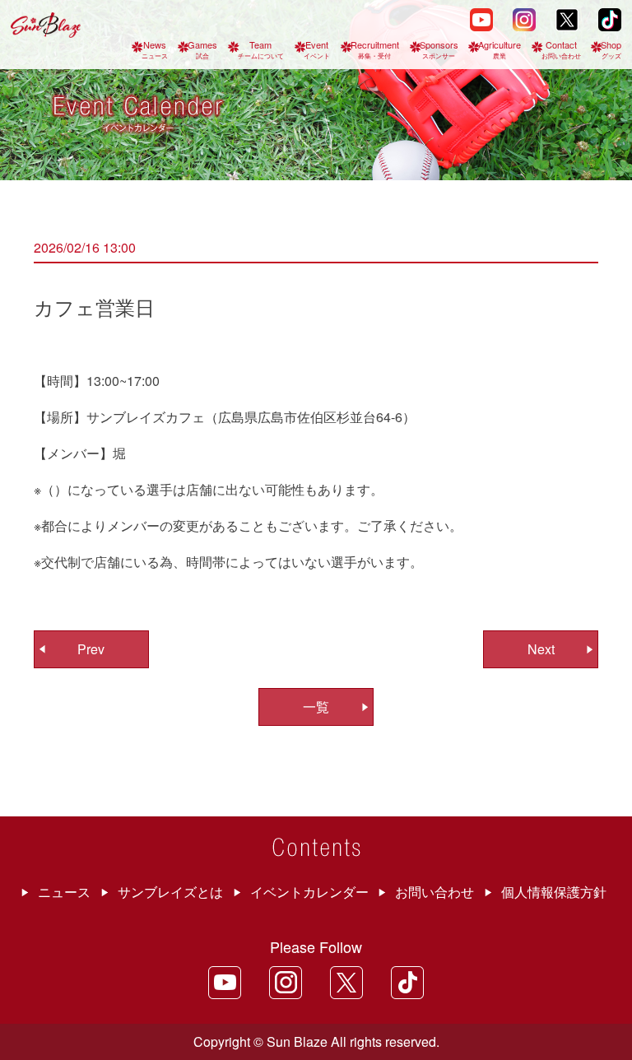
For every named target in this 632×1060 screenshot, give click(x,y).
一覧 (316, 706)
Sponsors (439, 49)
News (155, 49)
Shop (611, 49)
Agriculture (499, 49)
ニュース (64, 891)
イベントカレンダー (309, 891)
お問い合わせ (434, 891)
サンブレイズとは (170, 891)
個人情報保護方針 (553, 891)
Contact (561, 49)
